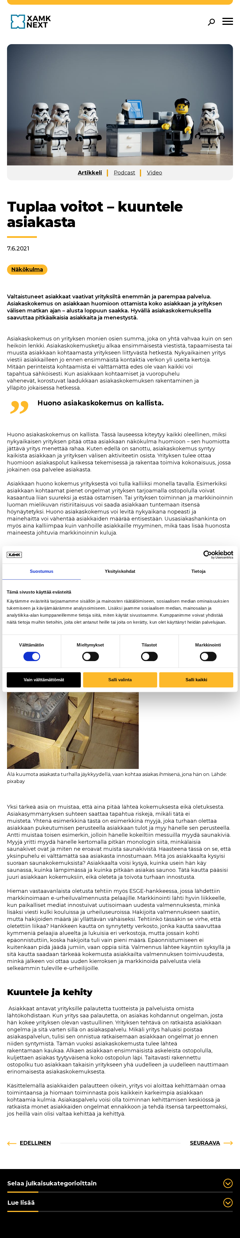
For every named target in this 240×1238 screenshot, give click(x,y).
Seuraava (205, 1143)
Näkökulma (27, 269)
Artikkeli (90, 173)
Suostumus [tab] (42, 571)
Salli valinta (120, 679)
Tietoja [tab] (198, 571)
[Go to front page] (32, 22)
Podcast (124, 173)
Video (154, 173)
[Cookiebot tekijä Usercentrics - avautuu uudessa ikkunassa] (207, 554)
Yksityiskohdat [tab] (120, 571)
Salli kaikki (196, 679)
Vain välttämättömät (44, 679)
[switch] (90, 656)
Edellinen (35, 1143)
